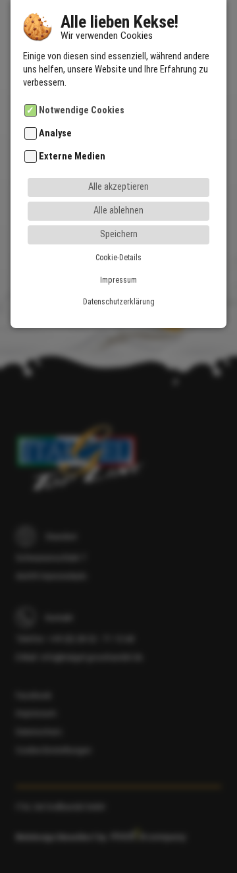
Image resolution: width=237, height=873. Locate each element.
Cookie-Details (118, 257)
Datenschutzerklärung (119, 301)
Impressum (118, 280)
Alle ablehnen (118, 210)
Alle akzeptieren (118, 186)
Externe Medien (72, 157)
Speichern (119, 234)
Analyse (55, 133)
